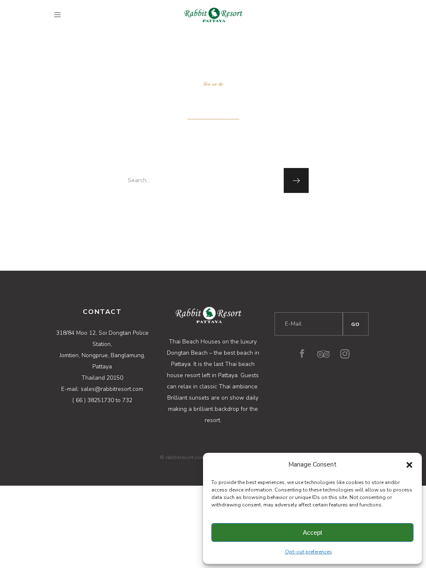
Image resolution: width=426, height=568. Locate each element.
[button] (409, 465)
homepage (212, 211)
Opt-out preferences (308, 551)
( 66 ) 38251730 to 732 (102, 400)
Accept (312, 532)
